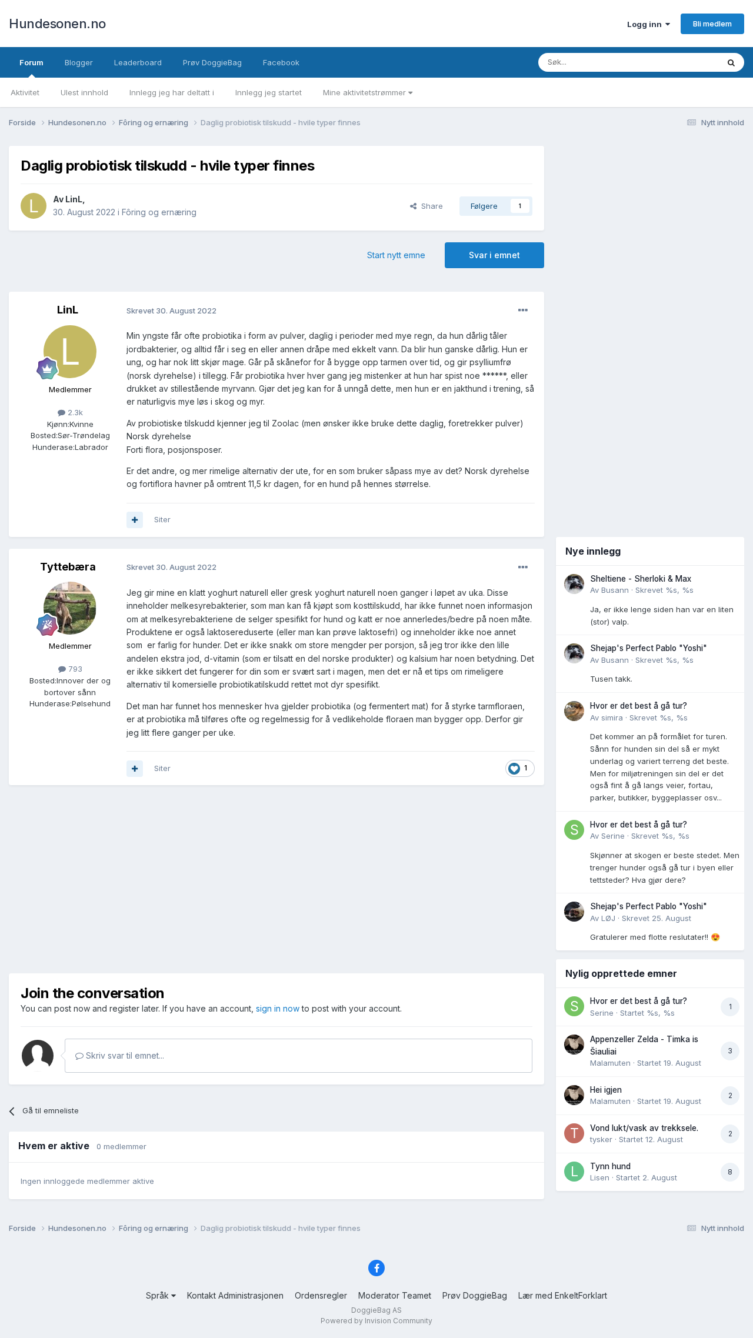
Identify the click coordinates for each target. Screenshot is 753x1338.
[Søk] (731, 62)
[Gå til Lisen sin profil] (574, 1172)
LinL (73, 199)
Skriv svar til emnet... (124, 1055)
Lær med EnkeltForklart (562, 1295)
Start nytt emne (396, 255)
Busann (615, 590)
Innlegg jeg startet (268, 92)
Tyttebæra (68, 566)
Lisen (599, 1177)
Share (430, 206)
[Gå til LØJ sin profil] (574, 912)
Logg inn (646, 24)
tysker (601, 1139)
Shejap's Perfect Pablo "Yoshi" (648, 648)
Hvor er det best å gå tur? (638, 705)
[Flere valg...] (523, 310)
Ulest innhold (84, 92)
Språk (158, 1295)
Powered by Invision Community (376, 1320)
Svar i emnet (494, 255)
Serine (613, 835)
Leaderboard (138, 62)
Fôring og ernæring (159, 212)
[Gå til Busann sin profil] (574, 584)
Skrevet (664, 590)
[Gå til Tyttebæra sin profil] (70, 608)
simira (612, 717)
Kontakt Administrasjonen (235, 1295)
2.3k (74, 412)
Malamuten (610, 1062)
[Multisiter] (134, 520)
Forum (31, 62)
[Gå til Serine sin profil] (574, 830)
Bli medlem (712, 23)
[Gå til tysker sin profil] (574, 1133)
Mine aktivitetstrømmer (365, 92)
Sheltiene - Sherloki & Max (640, 578)
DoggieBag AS (376, 1310)
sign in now (277, 1008)
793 (74, 668)
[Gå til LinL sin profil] (33, 206)
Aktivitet (25, 92)
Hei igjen (606, 1090)
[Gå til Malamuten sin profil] (574, 1045)
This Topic (683, 62)
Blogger (79, 62)
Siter (162, 519)
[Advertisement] (276, 879)
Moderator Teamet (394, 1295)
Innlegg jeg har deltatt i (171, 92)
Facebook (281, 62)
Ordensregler (321, 1295)
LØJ (608, 918)
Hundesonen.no (57, 23)
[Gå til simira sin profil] (574, 711)
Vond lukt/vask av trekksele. (644, 1128)
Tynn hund (610, 1166)
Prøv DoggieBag (212, 62)
